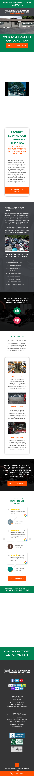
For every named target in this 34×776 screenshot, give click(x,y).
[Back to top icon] (17, 758)
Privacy (17, 763)
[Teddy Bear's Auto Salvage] (17, 12)
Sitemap (26, 762)
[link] (17, 311)
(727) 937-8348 (18, 6)
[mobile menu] (31, 11)
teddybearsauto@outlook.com (19, 699)
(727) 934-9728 (18, 697)
